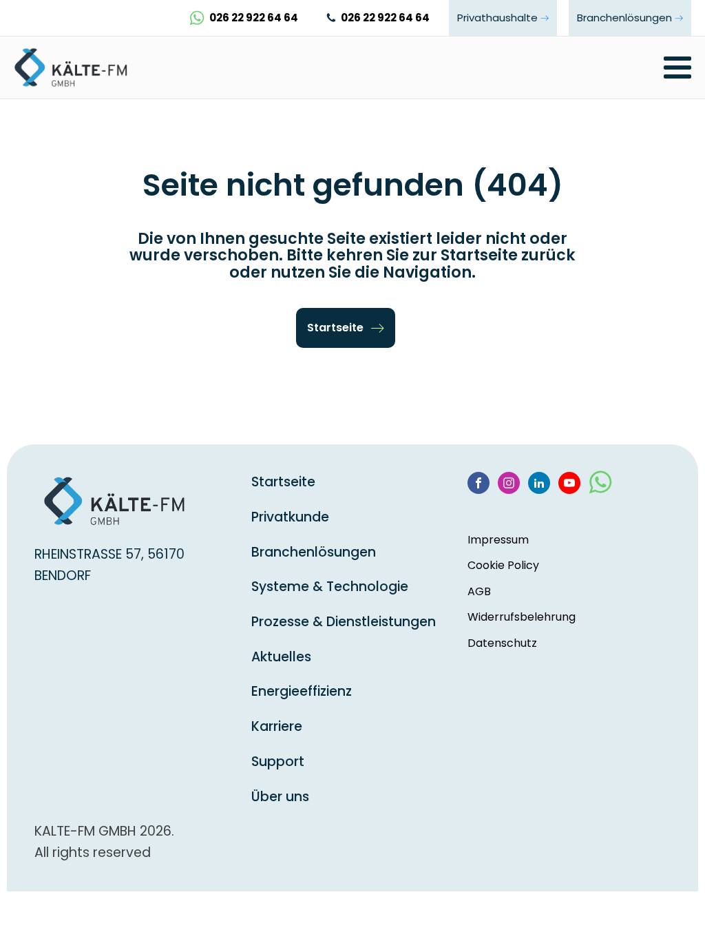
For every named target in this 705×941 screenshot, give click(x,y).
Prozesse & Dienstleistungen (343, 621)
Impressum (498, 540)
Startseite (283, 482)
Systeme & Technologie (329, 586)
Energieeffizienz (301, 691)
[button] (345, 328)
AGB (479, 591)
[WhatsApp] (600, 488)
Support (277, 761)
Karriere (276, 726)
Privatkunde (290, 517)
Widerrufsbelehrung (521, 617)
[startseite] (76, 67)
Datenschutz (502, 643)
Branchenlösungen (313, 552)
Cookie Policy (503, 565)
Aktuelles (281, 657)
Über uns (280, 796)
